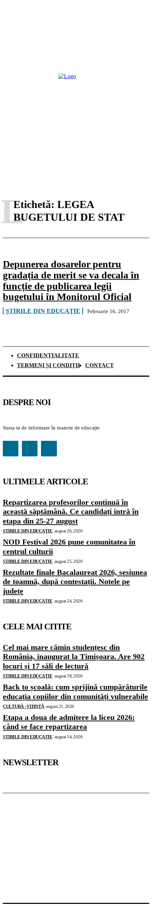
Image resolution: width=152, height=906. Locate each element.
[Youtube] (49, 448)
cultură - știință (23, 706)
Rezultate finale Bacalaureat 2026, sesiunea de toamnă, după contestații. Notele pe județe (75, 581)
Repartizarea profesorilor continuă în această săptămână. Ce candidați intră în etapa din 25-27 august (71, 511)
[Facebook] (10, 448)
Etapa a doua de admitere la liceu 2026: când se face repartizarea (69, 722)
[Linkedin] (29, 448)
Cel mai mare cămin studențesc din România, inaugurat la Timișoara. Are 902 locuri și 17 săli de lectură (74, 656)
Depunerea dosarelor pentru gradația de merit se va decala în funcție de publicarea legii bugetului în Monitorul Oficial (71, 280)
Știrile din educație (43, 310)
